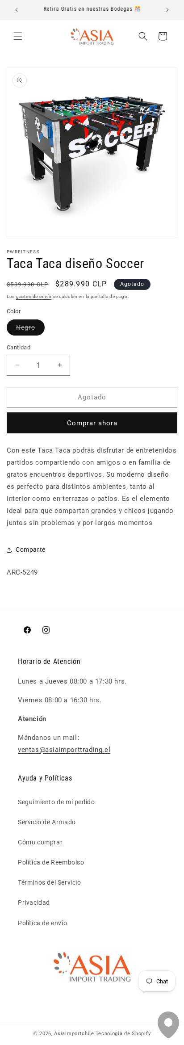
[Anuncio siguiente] (167, 10)
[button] (18, 36)
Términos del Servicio (49, 882)
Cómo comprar (40, 842)
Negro (30, 329)
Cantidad (18, 347)
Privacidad (34, 902)
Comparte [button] (31, 549)
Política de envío (42, 923)
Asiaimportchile (74, 1034)
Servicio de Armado (47, 822)
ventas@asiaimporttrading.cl (64, 750)
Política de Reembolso (51, 862)
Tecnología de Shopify (123, 1034)
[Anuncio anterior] (16, 10)
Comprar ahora (92, 423)
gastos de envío (34, 296)
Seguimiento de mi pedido (56, 802)
